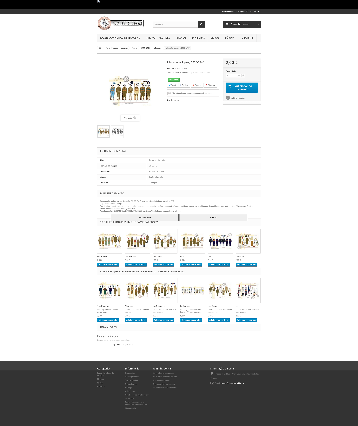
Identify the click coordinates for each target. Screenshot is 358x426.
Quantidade (231, 71)
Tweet (173, 85)
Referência (171, 68)
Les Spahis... (103, 256)
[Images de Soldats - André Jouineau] (123, 23)
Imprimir (175, 100)
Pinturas (198, 37)
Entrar (256, 11)
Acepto (213, 217)
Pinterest (211, 85)
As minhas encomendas (163, 373)
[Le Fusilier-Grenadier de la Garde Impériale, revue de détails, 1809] (248, 290)
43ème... (129, 306)
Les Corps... (158, 256)
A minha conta (162, 368)
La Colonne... (159, 306)
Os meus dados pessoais (164, 384)
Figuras (181, 37)
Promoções (130, 373)
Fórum (229, 37)
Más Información (116, 211)
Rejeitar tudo (145, 217)
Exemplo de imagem (107, 336)
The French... (103, 306)
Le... (238, 306)
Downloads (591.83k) (124, 345)
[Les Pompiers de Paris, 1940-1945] (220, 241)
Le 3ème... (185, 306)
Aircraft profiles (158, 37)
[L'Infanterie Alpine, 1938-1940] (103, 131)
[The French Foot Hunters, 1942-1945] (109, 290)
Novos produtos (132, 377)
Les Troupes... (131, 256)
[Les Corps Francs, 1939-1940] (165, 241)
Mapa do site (130, 408)
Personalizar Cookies (133, 211)
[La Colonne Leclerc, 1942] (165, 290)
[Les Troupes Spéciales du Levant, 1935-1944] (137, 241)
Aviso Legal (130, 391)
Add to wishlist (237, 98)
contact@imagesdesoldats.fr (232, 383)
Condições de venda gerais (137, 395)
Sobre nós (129, 398)
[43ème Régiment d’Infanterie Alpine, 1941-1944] (137, 290)
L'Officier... (240, 256)
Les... (182, 256)
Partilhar (184, 85)
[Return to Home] (100, 48)
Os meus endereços (161, 380)
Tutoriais (247, 37)
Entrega (128, 388)
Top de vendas (131, 380)
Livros (215, 37)
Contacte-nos (228, 11)
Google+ (198, 85)
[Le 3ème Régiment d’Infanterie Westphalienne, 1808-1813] (192, 290)
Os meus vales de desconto (165, 388)
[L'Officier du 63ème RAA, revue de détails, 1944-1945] (248, 241)
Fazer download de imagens (120, 37)
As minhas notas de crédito (165, 377)
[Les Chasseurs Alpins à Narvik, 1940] (192, 241)
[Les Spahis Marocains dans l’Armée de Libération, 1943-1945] (109, 241)
